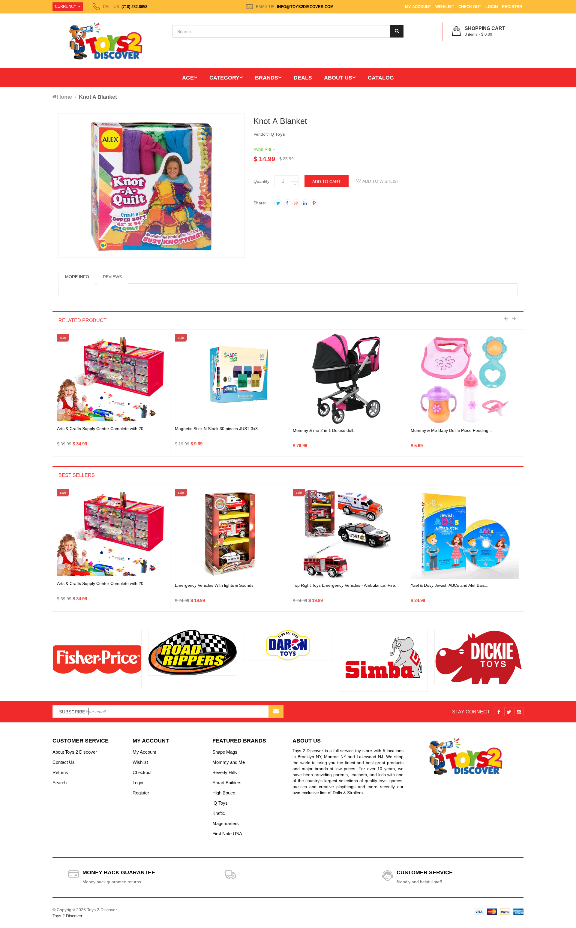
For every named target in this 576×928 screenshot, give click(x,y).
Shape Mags (224, 752)
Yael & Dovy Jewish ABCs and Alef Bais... (449, 585)
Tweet (278, 203)
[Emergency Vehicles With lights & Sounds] (229, 534)
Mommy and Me (228, 762)
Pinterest (314, 203)
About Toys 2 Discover (74, 752)
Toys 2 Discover (67, 915)
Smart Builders (227, 782)
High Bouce (223, 792)
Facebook (287, 203)
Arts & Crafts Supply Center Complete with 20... (102, 428)
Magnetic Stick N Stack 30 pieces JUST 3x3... (218, 428)
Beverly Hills (224, 772)
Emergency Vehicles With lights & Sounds (214, 585)
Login (491, 7)
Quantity (261, 181)
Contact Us (63, 762)
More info (77, 276)
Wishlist (444, 7)
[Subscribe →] (276, 711)
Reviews (112, 276)
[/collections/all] (97, 659)
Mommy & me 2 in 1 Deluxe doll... (325, 430)
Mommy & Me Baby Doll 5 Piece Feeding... (451, 430)
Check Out (469, 7)
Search (59, 782)
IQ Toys (277, 134)
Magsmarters (225, 823)
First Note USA (227, 833)
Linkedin (305, 203)
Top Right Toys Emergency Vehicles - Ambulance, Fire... (346, 585)
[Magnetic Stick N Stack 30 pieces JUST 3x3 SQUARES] (229, 379)
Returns (60, 772)
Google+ (296, 203)
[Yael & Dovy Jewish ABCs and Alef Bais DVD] (465, 534)
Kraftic (218, 813)
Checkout (142, 772)
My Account (418, 7)
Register (512, 7)
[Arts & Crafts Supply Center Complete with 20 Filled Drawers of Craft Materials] (111, 379)
